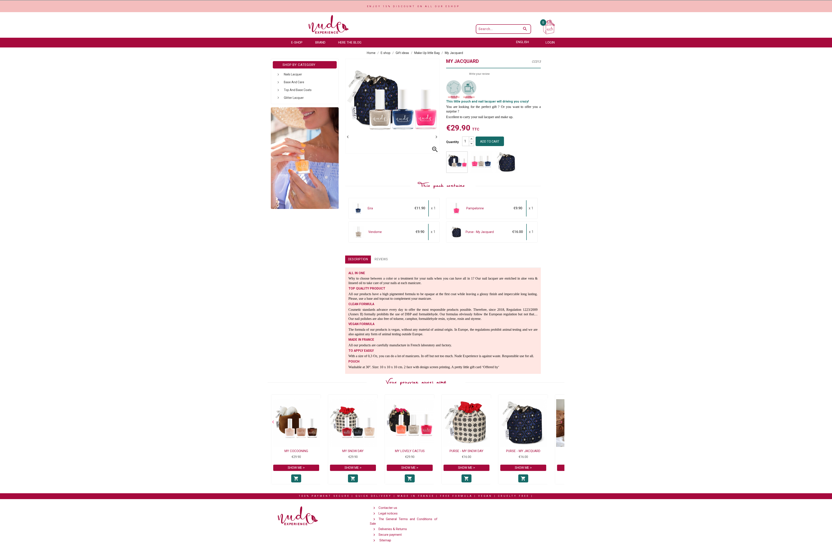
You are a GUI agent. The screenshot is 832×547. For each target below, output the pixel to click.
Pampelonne (475, 208)
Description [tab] (358, 259)
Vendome (375, 232)
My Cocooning (296, 451)
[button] (299, 42)
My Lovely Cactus (410, 451)
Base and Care (294, 82)
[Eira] (358, 208)
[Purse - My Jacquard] (456, 232)
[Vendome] (358, 232)
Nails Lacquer (293, 74)
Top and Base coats (298, 90)
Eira (370, 208)
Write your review (479, 73)
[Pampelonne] (456, 208)
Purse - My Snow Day (466, 451)
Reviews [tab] (381, 259)
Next (560, 422)
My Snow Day (353, 451)
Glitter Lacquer (294, 97)
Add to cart (489, 141)
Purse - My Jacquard (480, 232)
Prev (272, 422)
